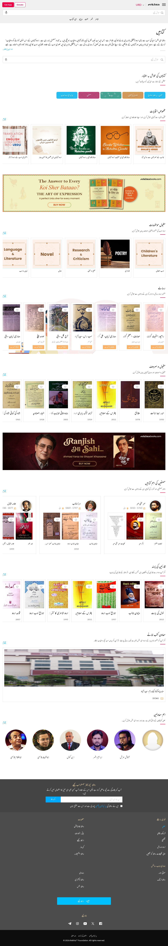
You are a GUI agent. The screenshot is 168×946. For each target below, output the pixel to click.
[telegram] (69, 923)
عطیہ (163, 826)
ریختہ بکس (80, 886)
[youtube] (85, 923)
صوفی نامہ (162, 872)
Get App (8, 4)
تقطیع (163, 840)
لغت (86, 19)
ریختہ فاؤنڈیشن (79, 826)
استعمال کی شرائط (82, 936)
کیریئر (82, 847)
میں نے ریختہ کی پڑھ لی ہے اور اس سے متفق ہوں (94, 806)
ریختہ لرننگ (161, 879)
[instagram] (77, 923)
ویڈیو (80, 19)
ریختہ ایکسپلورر (79, 853)
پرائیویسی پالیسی (100, 806)
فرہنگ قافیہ (161, 833)
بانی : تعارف (79, 833)
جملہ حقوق (73, 936)
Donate (20, 4)
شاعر (97, 19)
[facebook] (100, 923)
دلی (125, 508)
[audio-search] (6, 12)
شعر (91, 19)
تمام (4, 118)
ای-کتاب (73, 19)
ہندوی (81, 872)
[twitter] (92, 923)
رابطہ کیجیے (80, 840)
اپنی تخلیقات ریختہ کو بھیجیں (156, 853)
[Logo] (153, 5)
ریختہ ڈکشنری (79, 879)
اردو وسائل (161, 847)
